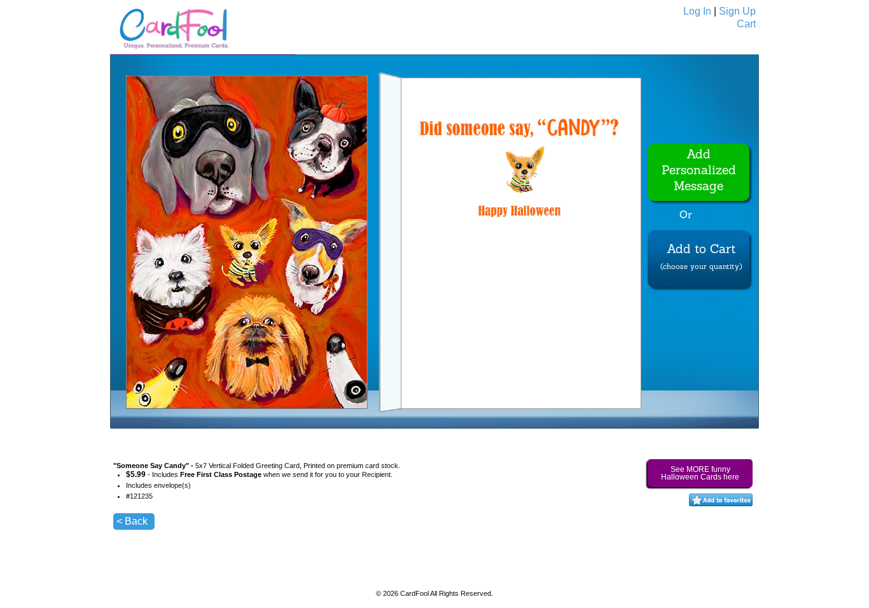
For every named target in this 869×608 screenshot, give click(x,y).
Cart (746, 23)
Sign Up (737, 11)
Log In (697, 11)
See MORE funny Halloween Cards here (700, 473)
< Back (132, 521)
